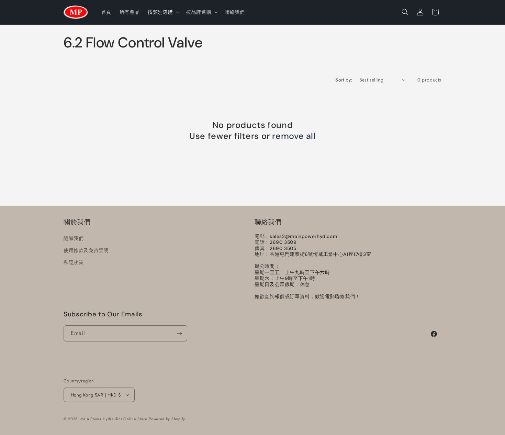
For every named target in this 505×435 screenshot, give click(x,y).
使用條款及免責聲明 (86, 250)
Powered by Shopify (167, 419)
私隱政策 (73, 262)
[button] (163, 12)
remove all (293, 136)
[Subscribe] (179, 333)
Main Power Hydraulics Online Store (113, 419)
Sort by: (343, 79)
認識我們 (73, 238)
